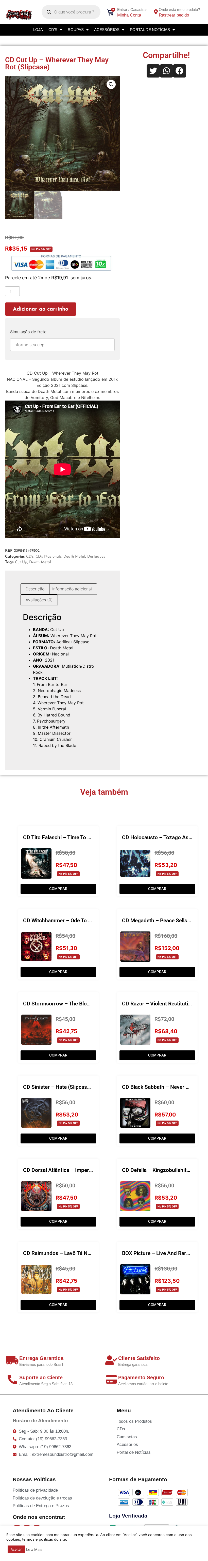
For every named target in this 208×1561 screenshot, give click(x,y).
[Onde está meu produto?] (156, 11)
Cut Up (21, 562)
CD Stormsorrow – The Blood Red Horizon (73, 1004)
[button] (111, 84)
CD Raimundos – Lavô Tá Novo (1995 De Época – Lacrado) (92, 1253)
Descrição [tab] (35, 588)
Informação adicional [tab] (72, 588)
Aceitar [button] (16, 1549)
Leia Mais (34, 1549)
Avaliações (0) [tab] (39, 599)
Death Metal (74, 557)
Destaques (96, 557)
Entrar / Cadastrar (132, 9)
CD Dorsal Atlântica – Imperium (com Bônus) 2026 (83, 1170)
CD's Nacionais (48, 557)
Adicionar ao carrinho (40, 309)
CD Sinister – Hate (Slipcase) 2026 (64, 1087)
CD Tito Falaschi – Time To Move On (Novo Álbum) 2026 (89, 837)
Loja (38, 29)
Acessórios (106, 29)
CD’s (52, 29)
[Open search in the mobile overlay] (71, 12)
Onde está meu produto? (179, 9)
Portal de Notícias (150, 29)
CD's (29, 557)
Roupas (76, 29)
